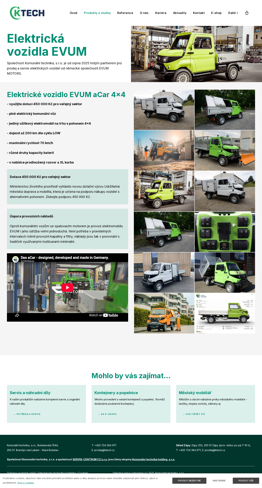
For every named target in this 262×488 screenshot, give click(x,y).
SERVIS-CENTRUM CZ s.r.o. (90, 459)
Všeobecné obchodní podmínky (57, 472)
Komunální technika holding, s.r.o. (153, 459)
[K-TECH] (27, 13)
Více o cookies (25, 482)
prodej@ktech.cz (104, 450)
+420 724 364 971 (105, 445)
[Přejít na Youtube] (254, 473)
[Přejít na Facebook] (245, 473)
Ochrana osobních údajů (21, 472)
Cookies (83, 472)
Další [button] (232, 13)
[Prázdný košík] (247, 13)
